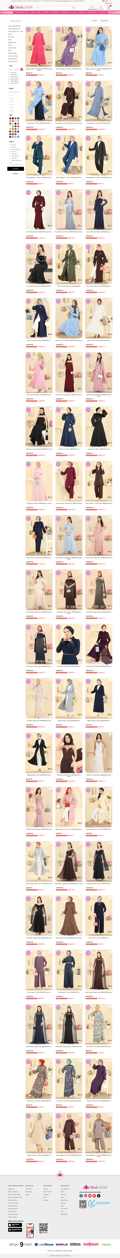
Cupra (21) (14, 153)
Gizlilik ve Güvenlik (13, 1203)
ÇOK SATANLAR (12, 59)
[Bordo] (15, 124)
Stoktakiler (94, 20)
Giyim (62, 1191)
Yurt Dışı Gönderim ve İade (15, 1197)
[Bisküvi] (13, 124)
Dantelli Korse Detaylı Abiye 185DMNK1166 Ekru (98, 775)
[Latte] (13, 137)
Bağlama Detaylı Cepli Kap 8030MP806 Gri (69, 720)
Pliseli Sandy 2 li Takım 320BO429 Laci (99, 938)
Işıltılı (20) (14, 158)
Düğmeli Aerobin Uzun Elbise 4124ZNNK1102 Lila (68, 69)
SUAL (9, 50)
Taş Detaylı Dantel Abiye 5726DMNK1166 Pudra (39, 720)
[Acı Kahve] (13, 118)
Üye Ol (45, 1197)
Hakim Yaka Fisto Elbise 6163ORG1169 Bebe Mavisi (68, 340)
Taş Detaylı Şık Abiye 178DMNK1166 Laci (69, 449)
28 (12, 98)
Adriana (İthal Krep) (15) (15, 161)
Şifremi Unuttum (47, 1191)
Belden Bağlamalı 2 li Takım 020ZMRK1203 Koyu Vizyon (98, 1156)
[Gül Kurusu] (15, 129)
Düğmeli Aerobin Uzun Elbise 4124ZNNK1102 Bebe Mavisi (99, 69)
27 (12, 95)
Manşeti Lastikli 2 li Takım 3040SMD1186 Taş (39, 1155)
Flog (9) (13, 145)
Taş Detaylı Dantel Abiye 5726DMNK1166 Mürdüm (98, 666)
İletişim (27, 1194)
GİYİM (32, 12)
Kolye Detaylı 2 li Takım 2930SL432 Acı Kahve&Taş (69, 123)
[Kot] (15, 134)
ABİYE (38, 12)
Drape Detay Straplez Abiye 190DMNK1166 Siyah (39, 938)
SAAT (74, 12)
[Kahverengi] (18, 131)
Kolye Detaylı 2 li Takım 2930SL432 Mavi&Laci (39, 123)
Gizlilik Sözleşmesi (13, 1214)
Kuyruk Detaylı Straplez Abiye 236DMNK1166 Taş (39, 612)
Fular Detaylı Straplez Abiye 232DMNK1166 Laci (39, 666)
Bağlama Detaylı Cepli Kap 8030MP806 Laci (98, 720)
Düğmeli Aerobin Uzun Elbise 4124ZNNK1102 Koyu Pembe (39, 69)
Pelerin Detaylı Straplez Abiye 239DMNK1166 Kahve (98, 992)
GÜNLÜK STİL (55, 12)
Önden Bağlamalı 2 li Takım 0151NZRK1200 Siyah (99, 177)
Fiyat (11, 66)
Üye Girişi (45, 1200)
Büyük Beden (64, 1200)
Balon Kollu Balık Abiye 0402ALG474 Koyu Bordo (39, 231)
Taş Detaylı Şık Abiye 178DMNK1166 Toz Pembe (38, 503)
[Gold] (10, 129)
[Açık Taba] (15, 118)
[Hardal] (13, 131)
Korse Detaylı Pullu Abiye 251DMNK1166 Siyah (39, 286)
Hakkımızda (29, 1191)
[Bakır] (13, 121)
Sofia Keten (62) (16, 149)
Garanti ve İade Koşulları (14, 1194)
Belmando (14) (15, 156)
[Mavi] (18, 137)
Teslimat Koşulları (12, 1200)
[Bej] (18, 121)
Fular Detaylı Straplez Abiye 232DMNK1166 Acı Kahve (69, 612)
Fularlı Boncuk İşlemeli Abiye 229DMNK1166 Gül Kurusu (98, 395)
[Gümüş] (18, 129)
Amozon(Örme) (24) (17, 164)
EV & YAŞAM (103, 12)
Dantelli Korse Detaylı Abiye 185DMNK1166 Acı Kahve (69, 775)
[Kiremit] (10, 134)
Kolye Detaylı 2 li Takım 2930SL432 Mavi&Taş (99, 123)
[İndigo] (15, 131)
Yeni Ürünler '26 (65, 1189)
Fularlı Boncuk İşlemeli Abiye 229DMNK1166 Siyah (39, 449)
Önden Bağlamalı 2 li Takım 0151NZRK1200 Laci (38, 177)
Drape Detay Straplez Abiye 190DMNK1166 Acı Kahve (69, 883)
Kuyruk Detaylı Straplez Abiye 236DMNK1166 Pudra (98, 557)
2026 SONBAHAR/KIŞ (14, 26)
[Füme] (15, 126)
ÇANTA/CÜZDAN (92, 12)
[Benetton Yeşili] (10, 124)
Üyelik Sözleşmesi (13, 1206)
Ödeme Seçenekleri (13, 1191)
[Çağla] (18, 124)
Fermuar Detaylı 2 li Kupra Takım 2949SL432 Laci (39, 557)
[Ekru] (10, 126)
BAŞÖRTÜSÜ (81, 12)
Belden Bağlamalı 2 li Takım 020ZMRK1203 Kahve (69, 1155)
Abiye (62, 1197)
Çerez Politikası (12, 1211)
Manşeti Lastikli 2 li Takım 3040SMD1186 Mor (98, 1101)
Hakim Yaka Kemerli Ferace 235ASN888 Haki (68, 286)
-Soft (51, 1255)
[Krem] (18, 134)
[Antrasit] (18, 118)
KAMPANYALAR (13, 61)
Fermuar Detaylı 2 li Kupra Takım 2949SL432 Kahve (98, 503)
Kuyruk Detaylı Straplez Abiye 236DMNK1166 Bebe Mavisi (69, 558)
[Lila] (15, 137)
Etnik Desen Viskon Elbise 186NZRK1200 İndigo (68, 1101)
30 (12, 104)
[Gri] (13, 129)
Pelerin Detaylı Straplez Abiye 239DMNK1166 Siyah (69, 1046)
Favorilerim (46, 1194)
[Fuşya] (18, 126)
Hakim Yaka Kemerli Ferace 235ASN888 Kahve (99, 286)
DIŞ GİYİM (45, 12)
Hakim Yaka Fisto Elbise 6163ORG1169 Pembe (39, 394)
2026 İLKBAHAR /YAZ (14, 28)
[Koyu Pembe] (10, 118)
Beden (11, 88)
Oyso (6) (14, 147)
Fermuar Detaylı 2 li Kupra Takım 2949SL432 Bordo (69, 503)
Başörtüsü (63, 1203)
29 (12, 101)
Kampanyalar (64, 1214)
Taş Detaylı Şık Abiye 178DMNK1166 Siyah (99, 449)
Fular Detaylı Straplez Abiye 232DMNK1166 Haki (98, 612)
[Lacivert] (10, 137)
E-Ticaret (55, 1255)
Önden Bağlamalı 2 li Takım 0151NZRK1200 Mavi (68, 177)
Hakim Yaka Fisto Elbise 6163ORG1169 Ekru (98, 340)
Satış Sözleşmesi (12, 1208)
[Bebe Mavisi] (15, 121)
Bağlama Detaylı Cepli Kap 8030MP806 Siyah (39, 775)
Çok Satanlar (64, 1208)
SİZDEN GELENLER (114, 12)
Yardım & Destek (12, 1217)
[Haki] (10, 131)
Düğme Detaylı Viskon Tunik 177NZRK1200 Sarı (98, 829)
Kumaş (11, 141)
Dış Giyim (63, 1194)
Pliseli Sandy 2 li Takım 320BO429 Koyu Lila (38, 992)
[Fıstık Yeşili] (13, 126)
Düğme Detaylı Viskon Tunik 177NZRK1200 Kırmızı (69, 829)
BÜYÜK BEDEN (65, 12)
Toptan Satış (11, 1189)
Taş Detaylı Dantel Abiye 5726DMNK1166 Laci (69, 666)
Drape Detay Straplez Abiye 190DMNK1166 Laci (98, 883)
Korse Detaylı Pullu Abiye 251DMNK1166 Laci (98, 231)
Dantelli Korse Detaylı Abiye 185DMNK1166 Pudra (39, 829)
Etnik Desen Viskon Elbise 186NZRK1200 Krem (98, 1046)
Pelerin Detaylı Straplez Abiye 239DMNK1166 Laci (39, 1046)
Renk (11, 115)
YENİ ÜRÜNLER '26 (7, 12)
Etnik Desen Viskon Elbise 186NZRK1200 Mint (39, 1101)
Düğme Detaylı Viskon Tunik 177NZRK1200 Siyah (39, 883)
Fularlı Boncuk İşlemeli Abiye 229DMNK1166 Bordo (69, 394)
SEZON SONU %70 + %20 (21, 12)
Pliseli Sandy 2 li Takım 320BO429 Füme (68, 992)
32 (12, 110)
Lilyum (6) (14, 151)
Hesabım (45, 1189)
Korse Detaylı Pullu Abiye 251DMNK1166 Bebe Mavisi (69, 231)
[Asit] (10, 121)
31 (12, 107)
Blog (62, 1211)
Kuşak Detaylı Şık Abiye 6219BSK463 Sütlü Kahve (69, 938)
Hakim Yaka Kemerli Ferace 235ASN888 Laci (39, 340)
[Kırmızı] (13, 134)
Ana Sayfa (28, 1189)
